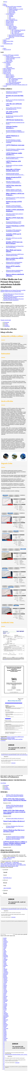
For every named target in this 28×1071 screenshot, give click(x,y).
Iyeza (10, 17)
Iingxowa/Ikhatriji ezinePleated (15, 35)
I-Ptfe (2, 863)
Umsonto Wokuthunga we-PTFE (16, 9)
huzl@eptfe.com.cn (7, 877)
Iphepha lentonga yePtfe (13, 866)
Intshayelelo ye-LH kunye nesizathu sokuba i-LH (16, 84)
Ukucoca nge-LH (10, 25)
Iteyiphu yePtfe (4, 866)
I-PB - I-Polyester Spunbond (17, 33)
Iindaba (4, 39)
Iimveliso (5, 5)
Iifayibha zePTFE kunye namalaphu (13, 6)
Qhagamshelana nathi (8, 43)
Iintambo (8, 38)
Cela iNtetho (3, 783)
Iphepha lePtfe (23, 864)
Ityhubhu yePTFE (10, 22)
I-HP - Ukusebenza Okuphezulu (18, 30)
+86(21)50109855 (7, 888)
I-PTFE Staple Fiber (13, 10)
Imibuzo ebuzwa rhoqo (8, 41)
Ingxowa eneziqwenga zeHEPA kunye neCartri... (14, 258)
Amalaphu (11, 16)
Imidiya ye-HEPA (12, 28)
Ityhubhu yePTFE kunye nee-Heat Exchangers (14, 242)
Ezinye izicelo (12, 18)
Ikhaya (4, 4)
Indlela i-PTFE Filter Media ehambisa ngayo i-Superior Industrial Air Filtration (14, 799)
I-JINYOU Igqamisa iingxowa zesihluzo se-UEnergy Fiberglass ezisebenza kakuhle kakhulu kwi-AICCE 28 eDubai (15, 843)
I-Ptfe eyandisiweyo (7, 863)
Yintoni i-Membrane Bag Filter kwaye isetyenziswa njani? (13, 830)
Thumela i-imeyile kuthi (6, 320)
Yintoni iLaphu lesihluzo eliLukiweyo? (14, 821)
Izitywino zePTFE (10, 21)
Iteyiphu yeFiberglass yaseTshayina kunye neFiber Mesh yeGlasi (11, 864)
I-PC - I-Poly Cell (15, 32)
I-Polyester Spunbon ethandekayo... (11, 127)
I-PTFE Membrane (10, 14)
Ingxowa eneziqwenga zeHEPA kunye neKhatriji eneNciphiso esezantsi (12, 737)
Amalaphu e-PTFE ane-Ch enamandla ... (13, 234)
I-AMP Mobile (15, 862)
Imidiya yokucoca (12, 26)
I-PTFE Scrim (12, 11)
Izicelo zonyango (9, 23)
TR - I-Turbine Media (16, 31)
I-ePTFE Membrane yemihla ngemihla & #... (14, 153)
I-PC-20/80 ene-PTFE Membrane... (12, 112)
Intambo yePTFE (12, 7)
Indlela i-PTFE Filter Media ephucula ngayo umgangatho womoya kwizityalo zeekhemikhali (14, 812)
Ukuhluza (11, 15)
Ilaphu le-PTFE (12, 12)
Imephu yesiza (8, 862)
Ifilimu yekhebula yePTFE (11, 20)
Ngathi (4, 42)
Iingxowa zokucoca (13, 27)
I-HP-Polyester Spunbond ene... (15, 120)
